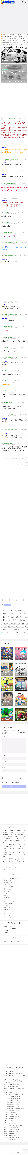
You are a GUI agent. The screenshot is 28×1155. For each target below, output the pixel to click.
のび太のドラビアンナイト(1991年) (13, 1120)
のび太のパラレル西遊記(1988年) (13, 1126)
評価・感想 (7, 890)
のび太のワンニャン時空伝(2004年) (13, 1094)
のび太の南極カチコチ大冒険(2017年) (14, 1073)
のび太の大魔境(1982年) (10, 1135)
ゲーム (5, 899)
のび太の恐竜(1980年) (10, 1139)
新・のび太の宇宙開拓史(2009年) (13, 1086)
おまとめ (6, 932)
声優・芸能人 (7, 901)
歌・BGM (6, 882)
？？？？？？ (6, 850)
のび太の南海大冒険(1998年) (11, 1106)
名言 (5, 909)
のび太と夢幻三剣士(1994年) (11, 1114)
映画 (5, 884)
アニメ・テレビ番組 (9, 886)
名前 (3, 755)
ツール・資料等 (8, 903)
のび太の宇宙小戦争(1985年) (11, 1129)
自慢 (9, 605)
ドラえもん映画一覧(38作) (11, 867)
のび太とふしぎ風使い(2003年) (12, 1096)
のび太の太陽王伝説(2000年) (12, 1102)
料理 (5, 913)
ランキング (7, 911)
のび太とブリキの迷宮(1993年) (12, 1116)
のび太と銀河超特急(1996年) (11, 1110)
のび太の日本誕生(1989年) (11, 1124)
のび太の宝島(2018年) (10, 1071)
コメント (5, 737)
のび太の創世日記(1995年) (11, 1112)
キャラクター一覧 (8, 869)
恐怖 (5, 895)
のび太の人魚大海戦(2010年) (11, 1085)
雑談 (5, 915)
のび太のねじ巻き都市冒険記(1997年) (14, 1108)
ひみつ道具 (7, 905)
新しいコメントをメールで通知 (11, 778)
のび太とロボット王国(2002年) (12, 1098)
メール (4, 761)
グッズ (5, 897)
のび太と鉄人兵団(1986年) (11, 1128)
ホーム (3, 65)
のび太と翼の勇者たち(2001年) (12, 1100)
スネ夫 (5, 605)
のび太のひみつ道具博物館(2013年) (13, 1079)
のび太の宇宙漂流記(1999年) (11, 1104)
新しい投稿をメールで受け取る (11, 782)
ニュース (6, 917)
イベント (6, 880)
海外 (5, 892)
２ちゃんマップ (8, 926)
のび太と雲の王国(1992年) (11, 1118)
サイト (4, 768)
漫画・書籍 (7, 907)
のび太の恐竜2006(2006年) (11, 1092)
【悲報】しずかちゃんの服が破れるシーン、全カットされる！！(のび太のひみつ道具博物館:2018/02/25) (14, 832)
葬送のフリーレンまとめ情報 (11, 941)
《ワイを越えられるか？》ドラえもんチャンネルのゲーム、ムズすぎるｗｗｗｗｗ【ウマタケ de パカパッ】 (14, 860)
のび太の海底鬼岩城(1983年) (11, 1133)
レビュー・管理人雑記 (10, 878)
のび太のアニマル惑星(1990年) (12, 1122)
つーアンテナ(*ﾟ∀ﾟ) (10, 928)
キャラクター (9, 65)
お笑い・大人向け (8, 888)
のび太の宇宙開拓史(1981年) (11, 1137)
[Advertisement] (14, 19)
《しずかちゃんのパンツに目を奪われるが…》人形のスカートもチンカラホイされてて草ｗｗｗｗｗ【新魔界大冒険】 (14, 838)
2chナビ (6, 930)
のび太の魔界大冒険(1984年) (11, 1131)
